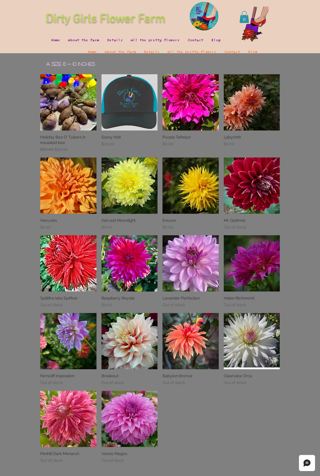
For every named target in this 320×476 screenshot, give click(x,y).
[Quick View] (68, 102)
